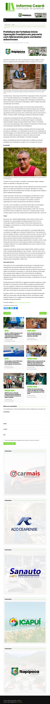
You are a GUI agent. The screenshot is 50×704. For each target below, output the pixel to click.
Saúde (27, 42)
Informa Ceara (8, 42)
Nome (5, 423)
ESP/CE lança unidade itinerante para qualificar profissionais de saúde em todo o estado (13, 395)
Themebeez (19, 702)
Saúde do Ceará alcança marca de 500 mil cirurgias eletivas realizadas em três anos (35, 391)
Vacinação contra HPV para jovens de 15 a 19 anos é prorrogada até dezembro (13, 362)
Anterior (7, 313)
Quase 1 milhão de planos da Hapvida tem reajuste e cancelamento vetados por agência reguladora (13, 335)
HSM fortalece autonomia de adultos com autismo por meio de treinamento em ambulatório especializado (36, 363)
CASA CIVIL (30, 358)
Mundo (29, 330)
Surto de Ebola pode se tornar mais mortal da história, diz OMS (34, 334)
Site (4, 434)
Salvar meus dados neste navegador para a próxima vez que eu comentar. (22, 440)
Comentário (6, 411)
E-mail (5, 429)
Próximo (42, 313)
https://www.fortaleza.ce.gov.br (21, 302)
